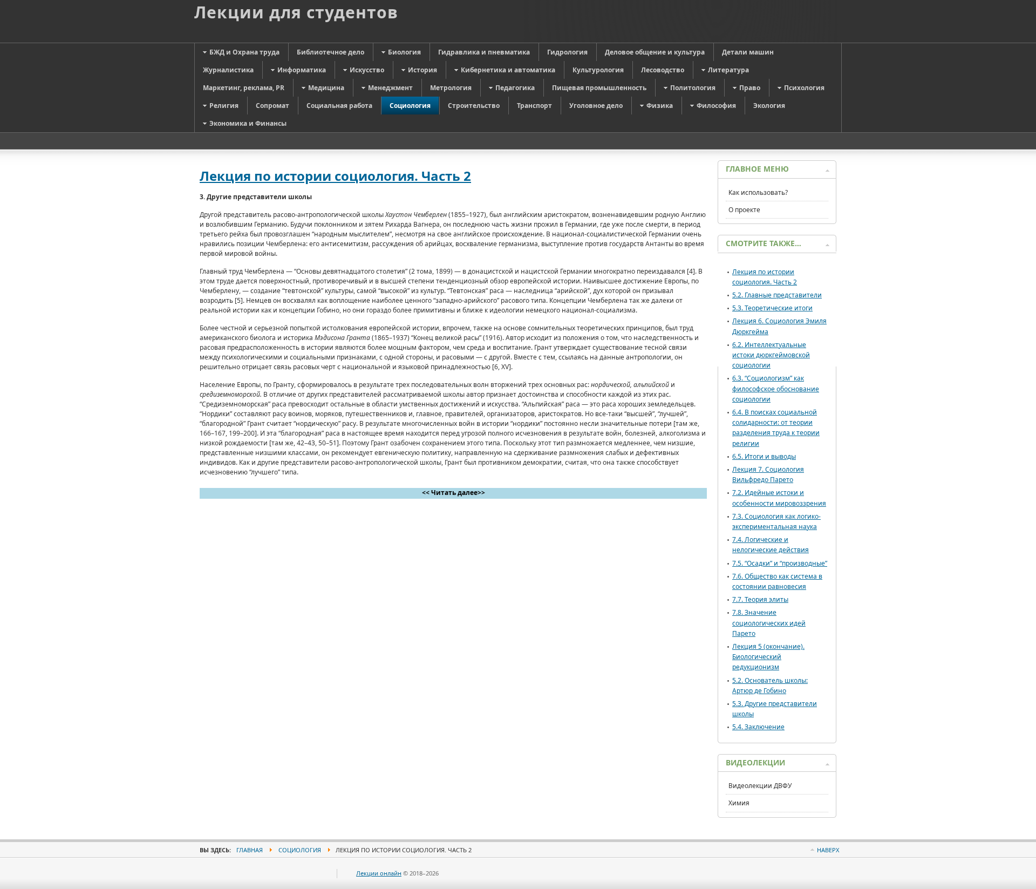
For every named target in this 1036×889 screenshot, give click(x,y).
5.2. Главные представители (777, 295)
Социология (299, 850)
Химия (738, 802)
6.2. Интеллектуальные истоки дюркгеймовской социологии (771, 355)
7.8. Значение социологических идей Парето (769, 622)
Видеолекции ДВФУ (760, 785)
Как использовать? (758, 192)
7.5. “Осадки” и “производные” (779, 563)
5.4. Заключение (758, 726)
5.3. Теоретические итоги (772, 308)
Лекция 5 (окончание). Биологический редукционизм (768, 656)
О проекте (744, 209)
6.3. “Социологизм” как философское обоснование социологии (775, 388)
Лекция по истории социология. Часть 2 (335, 176)
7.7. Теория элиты (760, 599)
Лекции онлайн (378, 873)
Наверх (828, 850)
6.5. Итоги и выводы (764, 456)
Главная (249, 850)
